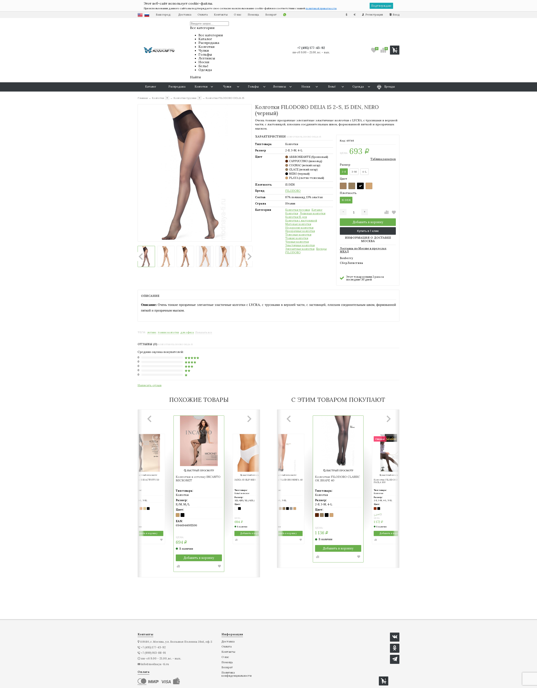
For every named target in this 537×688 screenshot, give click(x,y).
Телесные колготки (298, 234)
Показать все (203, 332)
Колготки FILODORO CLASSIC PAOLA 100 (391, 481)
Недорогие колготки (299, 227)
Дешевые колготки (312, 213)
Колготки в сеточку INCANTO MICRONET (198, 478)
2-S (344, 171)
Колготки (291, 213)
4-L (364, 171)
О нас (237, 14)
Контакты (221, 14)
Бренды (321, 249)
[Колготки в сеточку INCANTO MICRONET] (199, 441)
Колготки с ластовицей (301, 220)
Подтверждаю (381, 6)
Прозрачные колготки (300, 231)
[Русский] (146, 14)
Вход (396, 14)
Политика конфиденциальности (237, 674)
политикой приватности (321, 8)
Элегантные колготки (299, 249)
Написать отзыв (150, 385)
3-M (354, 171)
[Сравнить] (386, 212)
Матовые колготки (298, 224)
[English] (140, 14)
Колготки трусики (297, 210)
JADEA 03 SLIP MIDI (245, 480)
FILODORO (293, 191)
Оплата (203, 14)
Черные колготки (297, 242)
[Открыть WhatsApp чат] (284, 15)
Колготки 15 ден (296, 217)
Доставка (184, 14)
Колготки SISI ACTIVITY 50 (144, 480)
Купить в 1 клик (368, 231)
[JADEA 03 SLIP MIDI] (252, 453)
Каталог (317, 210)
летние (151, 332)
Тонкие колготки (296, 238)
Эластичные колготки (300, 245)
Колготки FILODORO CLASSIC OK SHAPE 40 (337, 478)
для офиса (187, 332)
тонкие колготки (168, 332)
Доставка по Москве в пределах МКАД (363, 250)
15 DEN (346, 200)
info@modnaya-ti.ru (155, 664)
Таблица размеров (383, 159)
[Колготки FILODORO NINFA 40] (285, 453)
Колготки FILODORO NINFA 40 (285, 480)
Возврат (271, 14)
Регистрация (374, 14)
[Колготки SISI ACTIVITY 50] (146, 453)
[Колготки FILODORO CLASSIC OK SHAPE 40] (338, 441)
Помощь (253, 14)
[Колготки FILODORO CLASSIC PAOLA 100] (391, 453)
